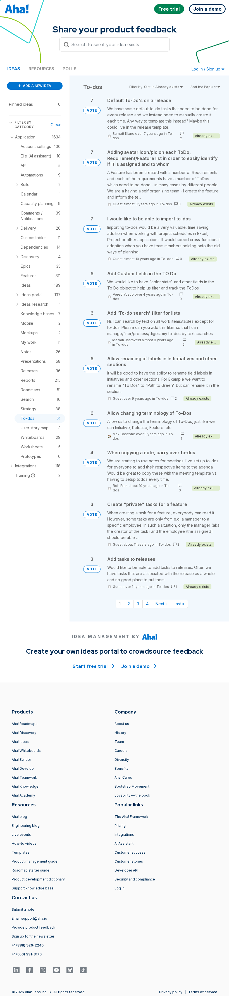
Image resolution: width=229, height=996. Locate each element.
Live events (21, 834)
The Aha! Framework (131, 816)
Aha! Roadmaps (24, 724)
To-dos (165, 204)
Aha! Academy (23, 795)
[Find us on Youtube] (56, 970)
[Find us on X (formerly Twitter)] (43, 970)
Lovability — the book (132, 795)
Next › (161, 603)
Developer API (126, 870)
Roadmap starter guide (30, 870)
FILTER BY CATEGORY (24, 124)
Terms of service (202, 992)
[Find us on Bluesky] (69, 970)
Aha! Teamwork (24, 777)
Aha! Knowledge (25, 786)
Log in (120, 888)
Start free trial (94, 666)
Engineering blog (26, 825)
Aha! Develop (23, 768)
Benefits (121, 768)
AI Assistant (124, 843)
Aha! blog (19, 816)
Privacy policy (170, 992)
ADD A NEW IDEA (36, 86)
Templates (21, 852)
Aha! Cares (123, 777)
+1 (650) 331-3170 (27, 954)
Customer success (130, 852)
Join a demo (138, 666)
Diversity (122, 759)
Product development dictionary (38, 879)
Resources (41, 68)
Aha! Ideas (20, 742)
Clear (56, 124)
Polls (70, 68)
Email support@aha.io (29, 918)
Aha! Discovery (24, 733)
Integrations (124, 834)
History (120, 733)
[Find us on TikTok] (83, 970)
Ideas (13, 68)
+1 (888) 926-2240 (28, 945)
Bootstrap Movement (132, 786)
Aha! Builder (21, 759)
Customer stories (129, 861)
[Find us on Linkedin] (16, 970)
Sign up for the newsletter (33, 936)
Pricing (120, 825)
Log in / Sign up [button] (206, 69)
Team (119, 742)
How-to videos (24, 843)
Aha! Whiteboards (26, 750)
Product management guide (35, 861)
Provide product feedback (33, 927)
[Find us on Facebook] (29, 970)
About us (122, 724)
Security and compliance (135, 879)
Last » (179, 603)
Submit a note (23, 909)
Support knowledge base (33, 888)
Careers (121, 750)
